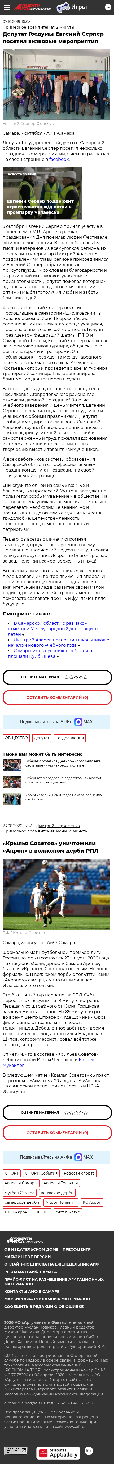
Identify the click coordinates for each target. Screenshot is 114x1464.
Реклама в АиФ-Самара (30, 1272)
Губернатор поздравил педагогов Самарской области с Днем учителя (63, 780)
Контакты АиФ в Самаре (31, 1291)
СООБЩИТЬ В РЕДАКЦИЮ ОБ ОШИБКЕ (44, 1306)
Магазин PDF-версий (27, 1256)
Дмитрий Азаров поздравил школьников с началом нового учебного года (58, 642)
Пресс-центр (77, 1249)
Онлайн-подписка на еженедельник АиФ (51, 1264)
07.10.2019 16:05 (16, 21)
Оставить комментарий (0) (57, 697)
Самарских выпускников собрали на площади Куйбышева (51, 653)
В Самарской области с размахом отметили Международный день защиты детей (53, 629)
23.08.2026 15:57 (17, 825)
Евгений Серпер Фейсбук (28, 123)
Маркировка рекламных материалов (47, 1299)
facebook (59, 159)
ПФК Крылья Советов (24, 933)
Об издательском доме (31, 1249)
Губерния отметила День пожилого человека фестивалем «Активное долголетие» (63, 763)
